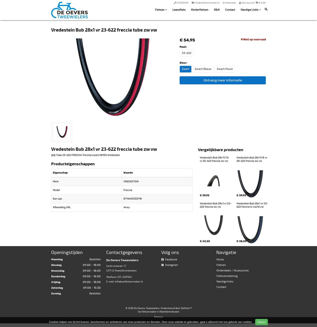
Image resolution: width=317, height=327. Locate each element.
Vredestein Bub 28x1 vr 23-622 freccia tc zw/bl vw (252, 205)
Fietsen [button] (160, 9)
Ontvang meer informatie (223, 80)
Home (220, 259)
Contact (230, 9)
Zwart (185, 69)
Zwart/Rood (225, 69)
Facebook (171, 259)
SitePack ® (186, 308)
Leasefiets (179, 9)
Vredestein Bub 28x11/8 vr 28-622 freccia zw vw (252, 159)
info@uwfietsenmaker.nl (129, 281)
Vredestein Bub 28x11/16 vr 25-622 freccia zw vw (214, 159)
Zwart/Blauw (203, 69)
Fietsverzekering (227, 275)
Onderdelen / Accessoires (232, 270)
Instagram (171, 264)
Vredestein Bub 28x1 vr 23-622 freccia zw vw (215, 205)
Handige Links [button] (250, 9)
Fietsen (221, 264)
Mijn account (248, 2)
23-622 (186, 53)
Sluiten (261, 322)
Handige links (224, 281)
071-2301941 (124, 276)
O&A (217, 9)
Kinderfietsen (199, 9)
